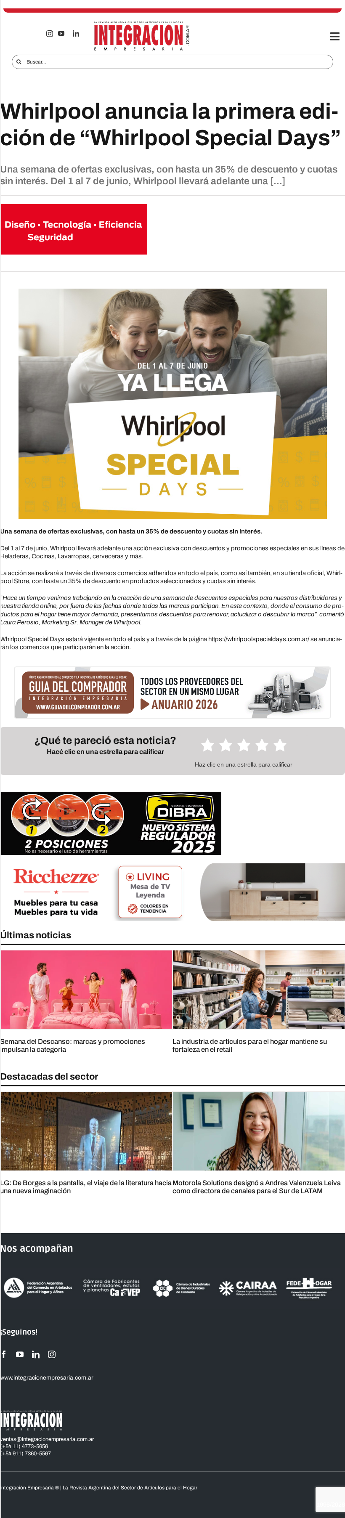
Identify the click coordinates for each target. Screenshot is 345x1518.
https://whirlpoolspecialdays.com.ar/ (258, 639)
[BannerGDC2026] (172, 670)
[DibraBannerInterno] (110, 794)
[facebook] (4, 1354)
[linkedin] (76, 33)
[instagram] (49, 33)
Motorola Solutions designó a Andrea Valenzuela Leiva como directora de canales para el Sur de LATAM (256, 1186)
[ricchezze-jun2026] (172, 866)
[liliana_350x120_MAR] (73, 207)
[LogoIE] (142, 24)
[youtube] (61, 33)
